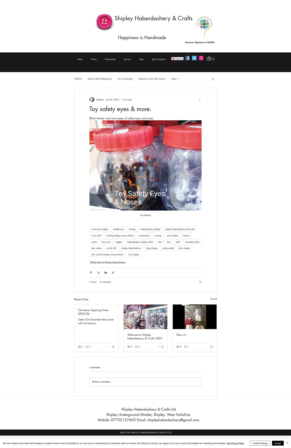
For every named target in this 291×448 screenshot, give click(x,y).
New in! (181, 334)
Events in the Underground (99, 78)
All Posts (78, 78)
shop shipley (151, 248)
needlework (118, 229)
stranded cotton (192, 241)
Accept (278, 443)
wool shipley (172, 235)
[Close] (287, 443)
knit (169, 241)
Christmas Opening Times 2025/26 (93, 311)
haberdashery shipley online (140, 241)
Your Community (124, 78)
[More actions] (200, 99)
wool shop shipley (99, 229)
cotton (94, 241)
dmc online (96, 248)
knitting (132, 229)
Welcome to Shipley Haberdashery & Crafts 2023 (144, 336)
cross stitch (96, 235)
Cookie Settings (260, 443)
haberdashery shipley (150, 229)
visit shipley (134, 254)
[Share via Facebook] (90, 272)
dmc (160, 241)
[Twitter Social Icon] (194, 58)
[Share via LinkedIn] (105, 272)
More (174, 78)
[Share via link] (113, 272)
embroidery (144, 235)
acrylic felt (111, 248)
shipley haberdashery (131, 248)
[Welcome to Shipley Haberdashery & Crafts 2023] (145, 317)
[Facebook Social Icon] (187, 58)
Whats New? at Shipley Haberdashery (107, 262)
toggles (119, 241)
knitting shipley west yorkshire (120, 235)
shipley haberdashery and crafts (180, 229)
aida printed (168, 248)
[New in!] (195, 317)
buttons (186, 235)
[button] (212, 58)
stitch (178, 241)
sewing (158, 235)
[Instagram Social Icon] (201, 58)
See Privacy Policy (235, 443)
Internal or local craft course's (152, 78)
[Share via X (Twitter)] (98, 272)
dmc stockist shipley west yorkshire (107, 254)
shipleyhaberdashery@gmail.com (173, 420)
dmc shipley (184, 248)
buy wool (106, 241)
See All (213, 298)
